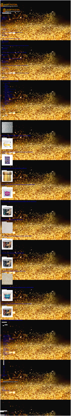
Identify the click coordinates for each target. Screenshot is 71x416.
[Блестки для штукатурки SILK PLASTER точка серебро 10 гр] (5, 55)
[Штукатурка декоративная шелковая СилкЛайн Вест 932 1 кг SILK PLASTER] (7, 284)
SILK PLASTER (5, 344)
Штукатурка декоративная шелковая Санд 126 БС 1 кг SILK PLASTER (16, 135)
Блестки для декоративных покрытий (8, 338)
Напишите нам (2, 0)
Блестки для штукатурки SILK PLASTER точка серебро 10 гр (12, 58)
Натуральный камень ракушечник (8, 353)
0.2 (4, 366)
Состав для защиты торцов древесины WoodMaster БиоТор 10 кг (12, 32)
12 (4, 372)
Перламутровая (5, 348)
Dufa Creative (5, 343)
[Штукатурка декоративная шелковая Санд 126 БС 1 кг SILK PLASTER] (7, 132)
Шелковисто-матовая (6, 349)
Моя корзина (3, 18)
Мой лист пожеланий (4, 17)
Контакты (3, 387)
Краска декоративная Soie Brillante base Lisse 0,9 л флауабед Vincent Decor (17, 303)
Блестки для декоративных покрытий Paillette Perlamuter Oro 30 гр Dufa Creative (15, 65)
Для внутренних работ (6, 346)
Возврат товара (4, 389)
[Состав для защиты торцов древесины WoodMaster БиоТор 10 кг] (5, 29)
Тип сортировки (2, 115)
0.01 (4, 369)
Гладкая (4, 351)
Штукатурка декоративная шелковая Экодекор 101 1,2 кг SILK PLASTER (17, 235)
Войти (2, 19)
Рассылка (1, 410)
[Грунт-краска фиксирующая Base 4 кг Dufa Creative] (5, 78)
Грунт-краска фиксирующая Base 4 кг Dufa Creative (12, 219)
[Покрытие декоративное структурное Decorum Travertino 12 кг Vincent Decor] (5, 49)
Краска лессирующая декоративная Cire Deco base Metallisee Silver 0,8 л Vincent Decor (19, 201)
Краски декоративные (6, 340)
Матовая (4, 347)
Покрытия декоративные (6, 341)
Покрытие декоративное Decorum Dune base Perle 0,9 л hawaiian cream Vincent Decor (15, 45)
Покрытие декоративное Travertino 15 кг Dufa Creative (13, 252)
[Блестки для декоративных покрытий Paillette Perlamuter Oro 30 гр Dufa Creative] (5, 62)
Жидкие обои (5, 339)
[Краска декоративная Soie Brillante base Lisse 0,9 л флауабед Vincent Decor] (7, 300)
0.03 (4, 370)
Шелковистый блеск (6, 350)
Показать (1, 325)
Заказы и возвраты (4, 375)
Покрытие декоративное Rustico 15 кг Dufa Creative (12, 319)
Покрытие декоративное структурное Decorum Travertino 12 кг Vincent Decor (14, 52)
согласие (13, 412)
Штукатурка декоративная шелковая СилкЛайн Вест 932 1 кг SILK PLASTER (17, 287)
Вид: (0, 326)
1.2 (4, 371)
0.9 (4, 367)
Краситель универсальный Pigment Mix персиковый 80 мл (11, 38)
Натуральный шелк (6, 354)
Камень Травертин (6, 352)
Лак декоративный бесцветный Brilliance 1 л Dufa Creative (14, 271)
